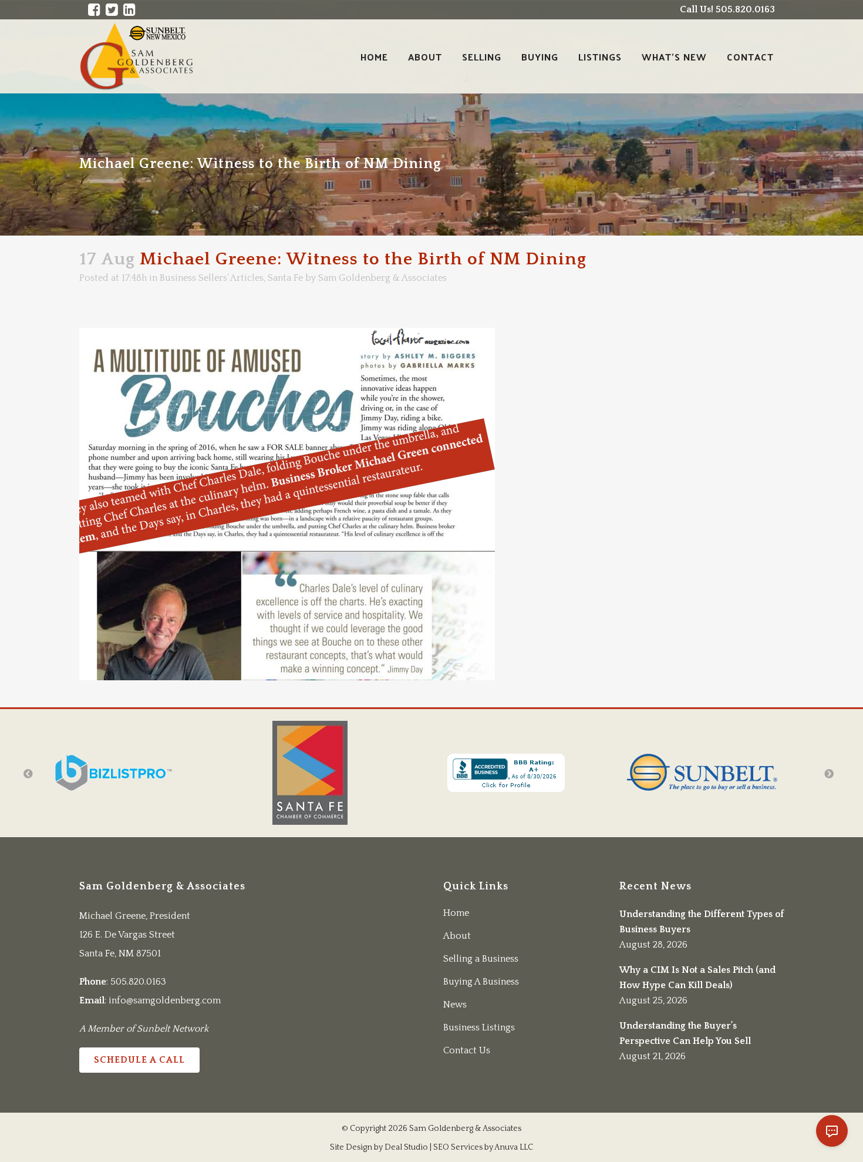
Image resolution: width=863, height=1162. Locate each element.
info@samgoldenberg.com (165, 1000)
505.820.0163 (138, 981)
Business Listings (479, 1027)
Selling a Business (480, 958)
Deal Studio (406, 1147)
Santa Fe (285, 278)
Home (456, 913)
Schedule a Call (139, 1059)
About (457, 936)
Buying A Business (481, 981)
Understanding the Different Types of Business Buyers (701, 922)
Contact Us (466, 1050)
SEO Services (458, 1147)
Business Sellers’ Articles (212, 278)
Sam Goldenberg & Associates (382, 278)
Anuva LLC (513, 1147)
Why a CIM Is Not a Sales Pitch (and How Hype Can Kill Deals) (697, 977)
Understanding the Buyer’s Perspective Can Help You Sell (685, 1033)
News (455, 1004)
